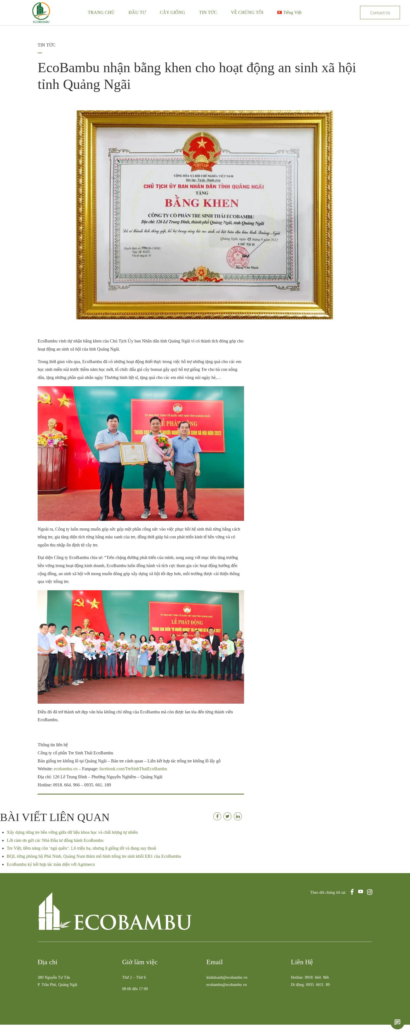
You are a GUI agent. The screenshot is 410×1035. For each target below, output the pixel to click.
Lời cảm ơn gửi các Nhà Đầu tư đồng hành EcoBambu (55, 840)
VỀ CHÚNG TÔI (247, 12)
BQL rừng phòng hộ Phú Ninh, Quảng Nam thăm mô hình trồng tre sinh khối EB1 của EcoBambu (94, 856)
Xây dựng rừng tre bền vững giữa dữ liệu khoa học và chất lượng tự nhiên (72, 832)
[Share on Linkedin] (238, 816)
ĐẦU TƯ (137, 12)
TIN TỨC (208, 12)
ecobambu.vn (66, 768)
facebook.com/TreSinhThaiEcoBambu (133, 768)
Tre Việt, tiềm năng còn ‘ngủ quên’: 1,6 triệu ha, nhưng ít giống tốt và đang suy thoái (81, 848)
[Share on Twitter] (227, 816)
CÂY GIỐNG (172, 12)
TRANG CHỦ (101, 12)
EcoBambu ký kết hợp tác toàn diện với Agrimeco (51, 864)
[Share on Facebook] (217, 816)
